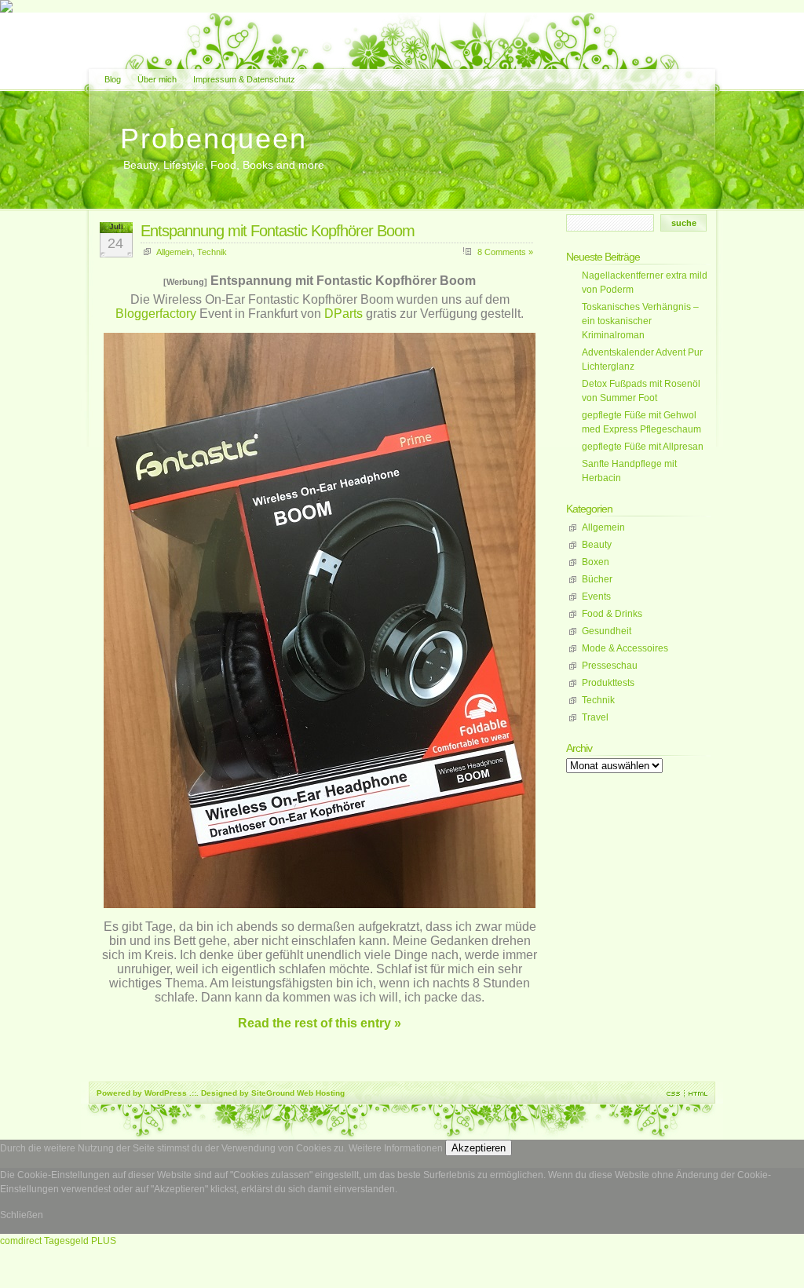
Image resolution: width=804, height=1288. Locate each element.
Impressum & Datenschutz (244, 79)
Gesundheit (606, 631)
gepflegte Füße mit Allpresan (643, 446)
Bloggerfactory (155, 313)
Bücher (597, 579)
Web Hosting (321, 1093)
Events (596, 596)
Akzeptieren (478, 1148)
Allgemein (174, 252)
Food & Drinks (612, 613)
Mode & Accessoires (625, 648)
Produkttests (608, 682)
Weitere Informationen (396, 1148)
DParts (343, 313)
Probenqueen (213, 138)
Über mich (157, 79)
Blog (112, 79)
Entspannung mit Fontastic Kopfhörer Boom (278, 230)
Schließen (21, 1215)
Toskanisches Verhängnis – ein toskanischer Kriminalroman (640, 321)
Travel (595, 717)
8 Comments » (505, 252)
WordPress (165, 1093)
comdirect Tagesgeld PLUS (58, 1240)
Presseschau (610, 665)
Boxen (595, 561)
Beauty (597, 544)
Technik (212, 252)
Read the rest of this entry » (319, 1023)
